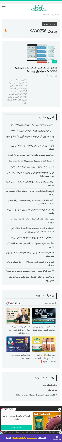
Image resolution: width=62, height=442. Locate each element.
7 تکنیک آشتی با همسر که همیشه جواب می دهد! (36, 395)
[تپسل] (1, 432)
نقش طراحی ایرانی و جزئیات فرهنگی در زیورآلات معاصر (32, 130)
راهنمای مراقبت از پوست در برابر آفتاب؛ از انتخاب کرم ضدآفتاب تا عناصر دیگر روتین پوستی (32, 230)
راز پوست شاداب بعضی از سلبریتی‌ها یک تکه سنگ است (31, 161)
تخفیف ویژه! (16, 427)
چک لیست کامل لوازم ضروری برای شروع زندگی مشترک (32, 167)
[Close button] (60, 432)
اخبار (54, 61)
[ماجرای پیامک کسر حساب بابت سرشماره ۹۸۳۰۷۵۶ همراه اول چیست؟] (42, 53)
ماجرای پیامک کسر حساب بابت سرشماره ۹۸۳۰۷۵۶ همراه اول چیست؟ (36, 69)
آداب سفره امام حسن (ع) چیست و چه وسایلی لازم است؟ (31, 237)
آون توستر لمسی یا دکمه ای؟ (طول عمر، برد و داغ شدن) (31, 155)
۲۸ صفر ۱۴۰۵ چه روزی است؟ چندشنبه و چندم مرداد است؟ (30, 271)
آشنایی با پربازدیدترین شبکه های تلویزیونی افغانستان (32, 124)
